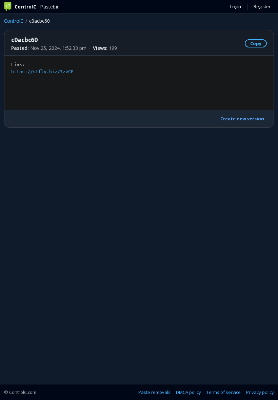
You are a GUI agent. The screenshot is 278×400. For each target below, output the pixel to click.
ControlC (13, 21)
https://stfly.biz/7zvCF (42, 71)
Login (235, 6)
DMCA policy (188, 392)
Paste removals (154, 392)
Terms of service (223, 392)
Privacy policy (260, 392)
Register (262, 6)
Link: (42, 68)
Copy (255, 43)
